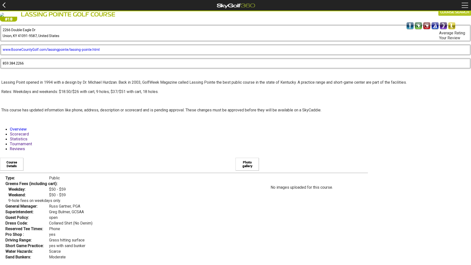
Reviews (17, 148)
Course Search (454, 12)
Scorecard (19, 134)
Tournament (21, 143)
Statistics (18, 138)
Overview (18, 129)
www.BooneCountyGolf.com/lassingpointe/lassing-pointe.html (51, 50)
